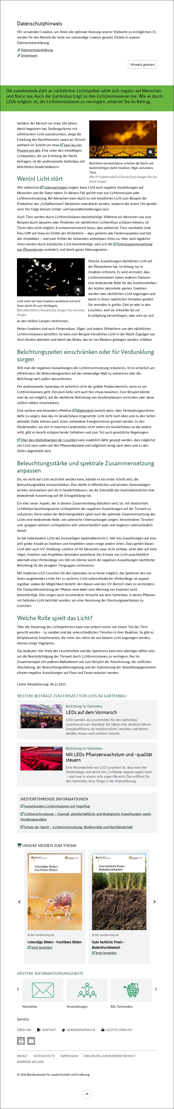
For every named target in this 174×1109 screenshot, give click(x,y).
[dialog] (87, 554)
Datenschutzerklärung (37, 49)
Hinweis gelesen (142, 64)
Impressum (29, 55)
